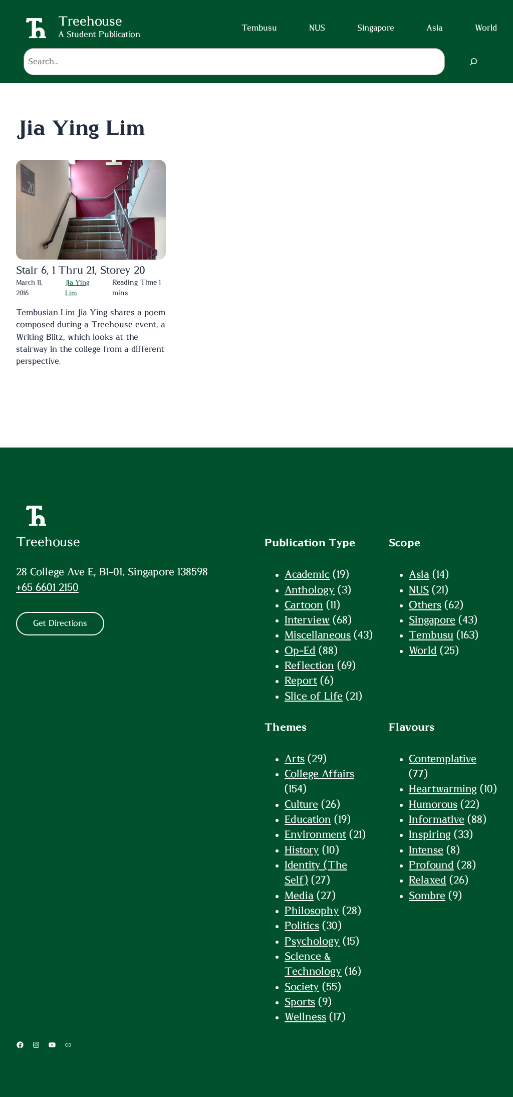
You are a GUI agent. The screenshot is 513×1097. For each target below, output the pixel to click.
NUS (419, 590)
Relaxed (427, 880)
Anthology (310, 590)
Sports (300, 1002)
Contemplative (442, 759)
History (302, 850)
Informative (436, 819)
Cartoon (304, 605)
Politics (302, 926)
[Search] (473, 61)
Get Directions (60, 623)
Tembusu (431, 635)
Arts (295, 759)
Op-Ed (300, 650)
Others (425, 605)
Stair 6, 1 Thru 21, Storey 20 (80, 270)
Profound (431, 865)
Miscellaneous (318, 635)
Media (299, 896)
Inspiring (430, 834)
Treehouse (48, 542)
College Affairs (319, 774)
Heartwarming (443, 789)
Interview (307, 620)
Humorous (433, 804)
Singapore (432, 620)
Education (308, 819)
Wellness (305, 1017)
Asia (419, 574)
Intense (426, 850)
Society (302, 987)
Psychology (312, 941)
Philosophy (312, 911)
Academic (307, 574)
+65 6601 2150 (47, 587)
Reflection (309, 666)
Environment (315, 834)
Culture (301, 804)
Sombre (427, 896)
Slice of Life (314, 696)
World (423, 650)
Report (301, 681)
